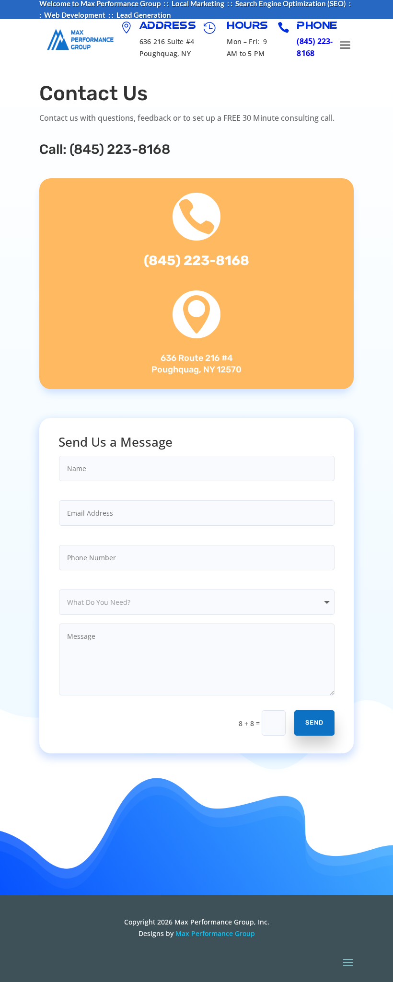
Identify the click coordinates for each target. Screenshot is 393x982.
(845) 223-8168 (119, 149)
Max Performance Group (215, 933)
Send (314, 722)
